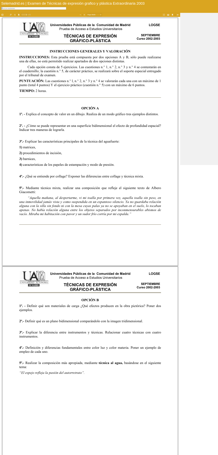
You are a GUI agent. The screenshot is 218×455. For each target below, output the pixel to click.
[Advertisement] (199, 50)
